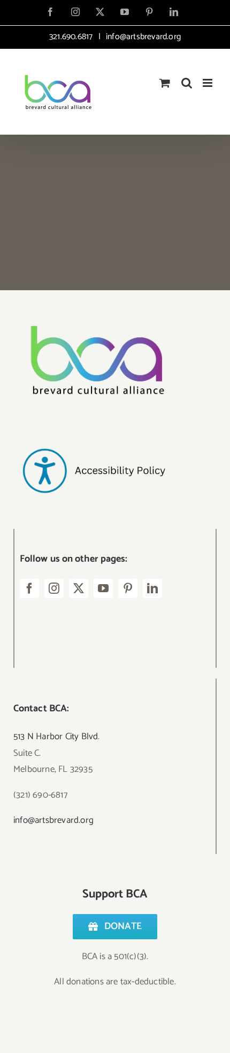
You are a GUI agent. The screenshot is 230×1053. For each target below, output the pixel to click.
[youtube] (103, 588)
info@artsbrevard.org (142, 37)
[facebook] (29, 588)
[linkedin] (152, 588)
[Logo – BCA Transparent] (93, 311)
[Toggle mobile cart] (164, 83)
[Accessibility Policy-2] (93, 427)
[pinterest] (127, 588)
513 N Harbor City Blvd (55, 736)
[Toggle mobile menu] (208, 83)
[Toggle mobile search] (186, 83)
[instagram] (54, 588)
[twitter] (78, 588)
